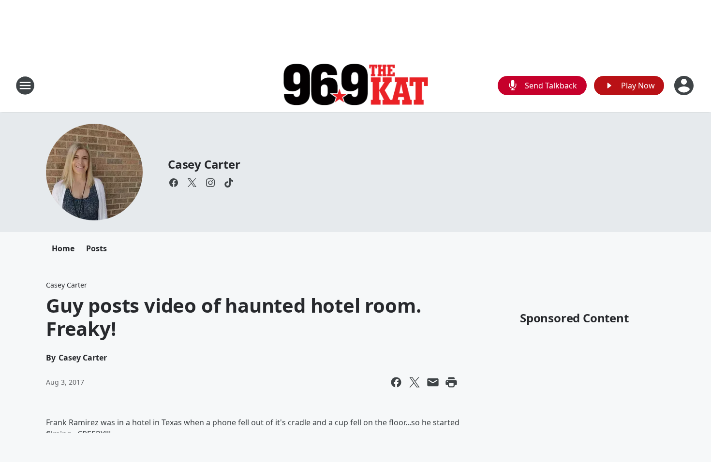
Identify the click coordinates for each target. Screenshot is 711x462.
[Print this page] (451, 382)
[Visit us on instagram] (210, 182)
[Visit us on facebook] (173, 182)
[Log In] (685, 85)
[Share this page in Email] (433, 382)
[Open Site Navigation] (25, 85)
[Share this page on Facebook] (396, 382)
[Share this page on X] (414, 382)
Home (63, 248)
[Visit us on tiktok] (229, 182)
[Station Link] (355, 86)
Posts (96, 248)
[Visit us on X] (192, 182)
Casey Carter (204, 164)
